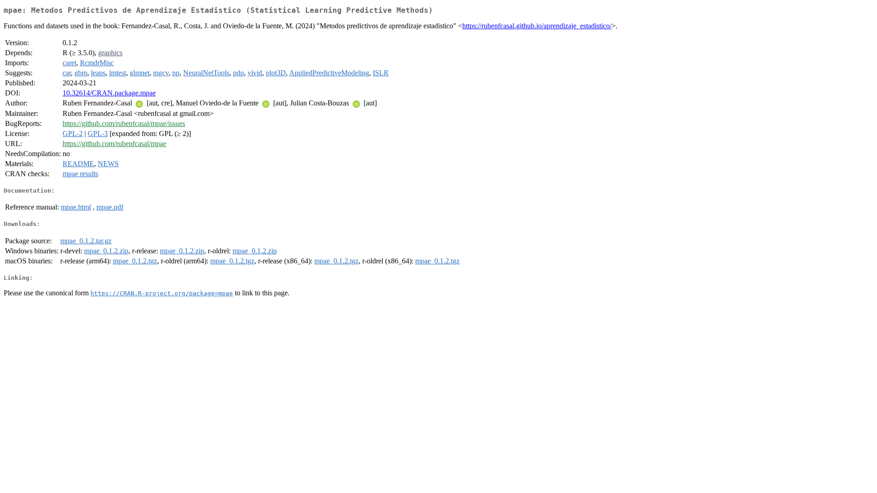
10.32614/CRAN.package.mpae (109, 93)
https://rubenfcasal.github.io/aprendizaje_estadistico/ (537, 26)
